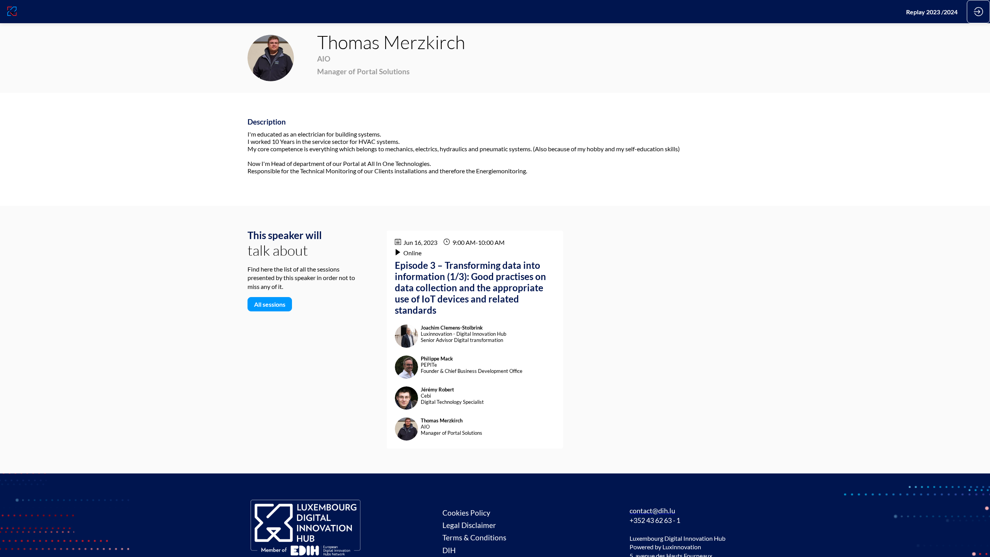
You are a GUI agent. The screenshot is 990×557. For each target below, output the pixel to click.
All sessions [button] (269, 304)
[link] (932, 11)
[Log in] (978, 11)
